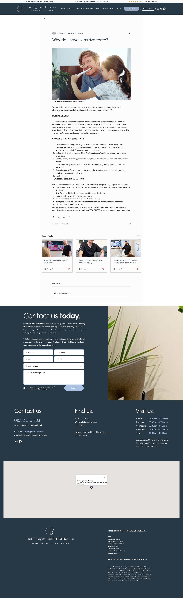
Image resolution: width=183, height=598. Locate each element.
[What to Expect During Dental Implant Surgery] (91, 248)
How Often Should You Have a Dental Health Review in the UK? (125, 261)
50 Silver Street (82, 418)
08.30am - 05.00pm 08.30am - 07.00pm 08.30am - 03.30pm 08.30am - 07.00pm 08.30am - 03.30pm (158, 425)
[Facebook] (161, 8)
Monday (139, 418)
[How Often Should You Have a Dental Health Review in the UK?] (126, 248)
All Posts (44, 19)
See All (139, 236)
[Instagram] (158, 8)
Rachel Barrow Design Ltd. (139, 559)
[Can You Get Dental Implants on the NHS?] (57, 248)
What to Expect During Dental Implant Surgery (91, 261)
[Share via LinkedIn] (64, 217)
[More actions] (129, 33)
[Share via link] (69, 217)
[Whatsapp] (164, 8)
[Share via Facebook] (53, 217)
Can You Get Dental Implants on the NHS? (56, 261)
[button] (81, 9)
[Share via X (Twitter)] (59, 217)
